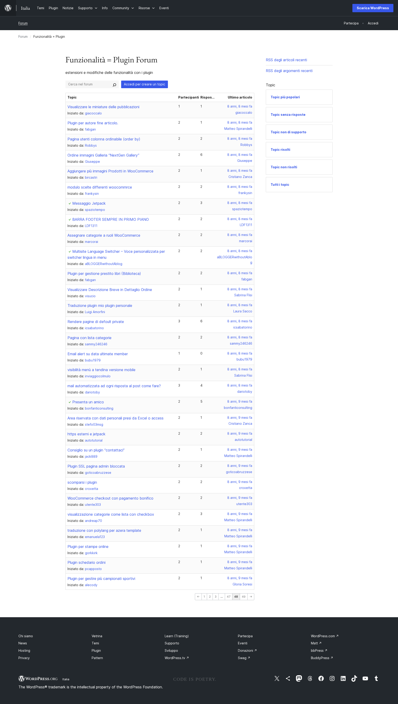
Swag (244, 658)
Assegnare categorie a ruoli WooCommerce (103, 235)
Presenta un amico (88, 402)
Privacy (24, 658)
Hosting (24, 650)
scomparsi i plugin (82, 482)
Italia (65, 679)
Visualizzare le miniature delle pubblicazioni (103, 107)
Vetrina (97, 636)
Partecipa (245, 636)
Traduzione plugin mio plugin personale (99, 305)
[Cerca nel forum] (114, 84)
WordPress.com (325, 636)
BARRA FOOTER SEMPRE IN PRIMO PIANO (110, 219)
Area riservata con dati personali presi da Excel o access (115, 418)
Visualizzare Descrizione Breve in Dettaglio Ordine (109, 289)
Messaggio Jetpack (89, 203)
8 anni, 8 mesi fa (239, 106)
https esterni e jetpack (86, 434)
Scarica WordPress (373, 8)
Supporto (172, 643)
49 (244, 596)
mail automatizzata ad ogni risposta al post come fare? (114, 386)
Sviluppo (171, 650)
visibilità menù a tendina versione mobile (101, 369)
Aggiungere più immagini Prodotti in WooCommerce (110, 171)
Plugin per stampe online (87, 546)
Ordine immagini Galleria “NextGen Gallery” (103, 155)
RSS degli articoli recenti (286, 60)
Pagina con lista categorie (89, 337)
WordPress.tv (177, 658)
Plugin (96, 650)
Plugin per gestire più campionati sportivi (101, 578)
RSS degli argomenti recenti (289, 70)
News (22, 643)
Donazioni (247, 650)
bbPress (319, 650)
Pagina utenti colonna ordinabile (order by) (103, 139)
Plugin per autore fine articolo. (92, 123)
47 (228, 596)
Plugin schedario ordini (86, 562)
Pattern (97, 658)
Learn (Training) (177, 636)
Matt (316, 643)
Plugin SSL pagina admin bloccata (96, 466)
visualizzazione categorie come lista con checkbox (110, 514)
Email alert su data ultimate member (97, 354)
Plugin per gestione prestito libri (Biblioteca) (104, 273)
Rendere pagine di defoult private (95, 321)
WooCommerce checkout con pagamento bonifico (110, 498)
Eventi (242, 643)
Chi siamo (25, 636)
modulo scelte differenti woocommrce (99, 187)
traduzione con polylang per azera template (104, 530)
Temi (95, 643)
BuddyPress (322, 658)
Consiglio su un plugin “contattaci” (96, 450)
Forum (23, 23)
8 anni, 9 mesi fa (239, 401)
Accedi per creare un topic (144, 84)
